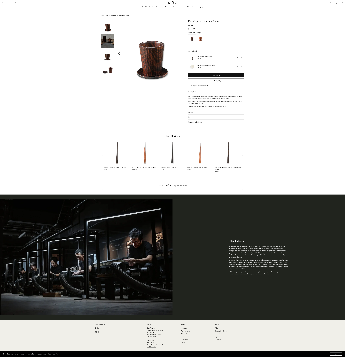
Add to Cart (216, 75)
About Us (184, 328)
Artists (194, 7)
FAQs (216, 328)
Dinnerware (159, 7)
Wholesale (184, 334)
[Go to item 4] (107, 70)
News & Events (5, 3)
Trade (16, 3)
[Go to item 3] (107, 55)
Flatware (175, 7)
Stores (12, 3)
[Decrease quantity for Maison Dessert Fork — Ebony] (237, 57)
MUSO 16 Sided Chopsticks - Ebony (115, 167)
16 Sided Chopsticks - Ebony (168, 167)
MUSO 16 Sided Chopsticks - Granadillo (144, 167)
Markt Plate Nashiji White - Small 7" (206, 65)
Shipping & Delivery (220, 331)
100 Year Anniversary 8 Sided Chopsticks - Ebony (228, 168)
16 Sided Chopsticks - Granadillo (197, 167)
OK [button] (336, 354)
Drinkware (167, 7)
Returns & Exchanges (220, 334)
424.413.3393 (151, 347)
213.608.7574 (151, 336)
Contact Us (184, 340)
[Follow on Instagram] (96, 332)
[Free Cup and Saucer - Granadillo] (200, 38)
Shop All (144, 7)
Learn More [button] (55, 354)
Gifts (188, 7)
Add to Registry (216, 81)
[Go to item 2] (107, 41)
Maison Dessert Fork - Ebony (204, 56)
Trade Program (185, 331)
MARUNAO (191, 25)
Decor (182, 7)
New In (151, 7)
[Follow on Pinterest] (99, 332)
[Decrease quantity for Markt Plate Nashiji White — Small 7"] (237, 66)
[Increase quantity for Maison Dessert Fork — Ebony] (242, 57)
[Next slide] (241, 156)
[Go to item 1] (107, 26)
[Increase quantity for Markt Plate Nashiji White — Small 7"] (242, 66)
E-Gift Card (217, 340)
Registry (201, 7)
